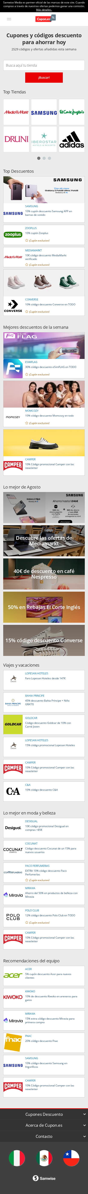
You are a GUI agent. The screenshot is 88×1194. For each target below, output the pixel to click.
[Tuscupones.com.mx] (44, 1158)
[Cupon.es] (45, 19)
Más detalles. (44, 10)
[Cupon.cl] (71, 1158)
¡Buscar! (44, 77)
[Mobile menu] (9, 19)
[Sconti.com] (17, 1158)
